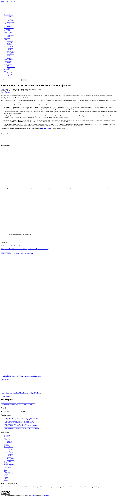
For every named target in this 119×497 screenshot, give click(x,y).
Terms (5, 478)
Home (5, 470)
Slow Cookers (10, 20)
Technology (10, 26)
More (5, 39)
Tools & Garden (8, 29)
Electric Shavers (11, 35)
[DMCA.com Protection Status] (5, 494)
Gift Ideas (9, 42)
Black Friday (7, 38)
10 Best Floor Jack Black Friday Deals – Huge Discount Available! (21, 427)
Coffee (9, 17)
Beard (8, 33)
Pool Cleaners (10, 465)
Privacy (6, 474)
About (5, 471)
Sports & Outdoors (9, 28)
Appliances (10, 16)
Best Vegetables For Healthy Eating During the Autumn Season (17, 404)
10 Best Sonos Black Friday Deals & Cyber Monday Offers (19, 419)
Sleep (8, 36)
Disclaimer (6, 475)
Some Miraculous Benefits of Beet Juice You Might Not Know (21, 393)
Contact (6, 480)
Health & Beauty (8, 32)
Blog (5, 438)
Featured (6, 444)
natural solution (45, 128)
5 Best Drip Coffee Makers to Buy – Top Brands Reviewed (19, 422)
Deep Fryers (10, 19)
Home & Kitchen (8, 15)
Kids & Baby (7, 31)
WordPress (46, 495)
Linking (6, 477)
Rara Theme (33, 495)
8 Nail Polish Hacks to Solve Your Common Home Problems (21, 376)
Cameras (9, 25)
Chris (8, 92)
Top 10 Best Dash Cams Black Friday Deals (15, 424)
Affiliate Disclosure (9, 473)
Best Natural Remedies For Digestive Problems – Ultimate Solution (18, 403)
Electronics (7, 23)
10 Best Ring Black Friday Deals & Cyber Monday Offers (19, 421)
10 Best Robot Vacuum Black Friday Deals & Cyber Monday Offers (21, 418)
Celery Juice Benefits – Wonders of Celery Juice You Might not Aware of (24, 249)
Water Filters (10, 22)
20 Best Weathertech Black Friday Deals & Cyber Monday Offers (21, 425)
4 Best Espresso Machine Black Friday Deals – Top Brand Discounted (22, 428)
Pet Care (9, 44)
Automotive (10, 41)
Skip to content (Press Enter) (8, 1)
